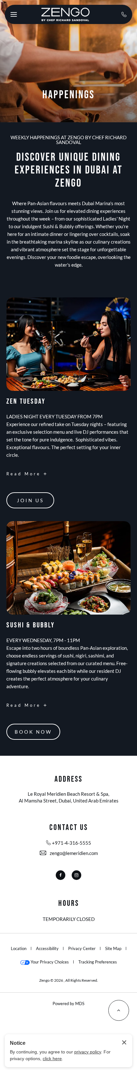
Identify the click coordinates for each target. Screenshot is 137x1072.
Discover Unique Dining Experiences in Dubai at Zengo (69, 170)
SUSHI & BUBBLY (30, 625)
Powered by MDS (68, 1003)
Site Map (113, 948)
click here (52, 1058)
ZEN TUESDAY (26, 401)
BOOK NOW (33, 734)
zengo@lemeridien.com (74, 853)
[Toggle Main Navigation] (13, 14)
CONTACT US (68, 828)
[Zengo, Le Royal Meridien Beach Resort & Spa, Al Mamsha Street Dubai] (65, 14)
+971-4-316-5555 (71, 843)
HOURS (68, 903)
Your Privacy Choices (49, 961)
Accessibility (47, 948)
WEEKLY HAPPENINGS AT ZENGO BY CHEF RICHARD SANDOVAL (68, 140)
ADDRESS (68, 779)
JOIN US (32, 502)
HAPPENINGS (68, 95)
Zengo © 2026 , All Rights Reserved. (68, 980)
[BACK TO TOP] (118, 1010)
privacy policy (87, 1051)
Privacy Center (82, 948)
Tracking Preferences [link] (97, 961)
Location (18, 948)
